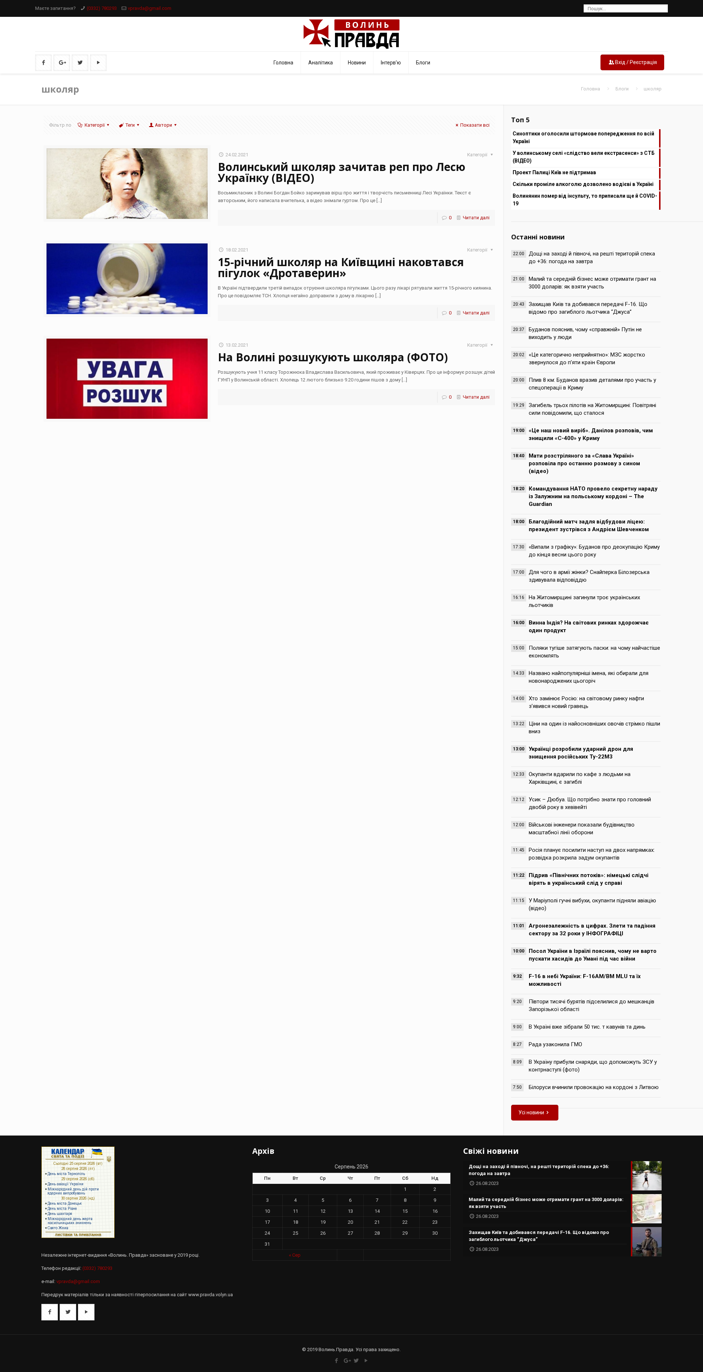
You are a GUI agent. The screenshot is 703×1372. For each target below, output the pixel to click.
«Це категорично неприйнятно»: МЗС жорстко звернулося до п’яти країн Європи (587, 358)
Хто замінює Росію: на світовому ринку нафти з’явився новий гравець (586, 702)
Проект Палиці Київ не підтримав (554, 172)
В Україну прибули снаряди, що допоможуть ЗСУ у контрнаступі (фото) (593, 1066)
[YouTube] (366, 1360)
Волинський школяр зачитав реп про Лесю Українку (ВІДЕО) (341, 172)
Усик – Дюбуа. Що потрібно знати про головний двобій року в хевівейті (590, 803)
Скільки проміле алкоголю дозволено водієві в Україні (583, 184)
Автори (163, 125)
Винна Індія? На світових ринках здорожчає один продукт (589, 626)
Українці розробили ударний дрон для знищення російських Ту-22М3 (581, 753)
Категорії (95, 125)
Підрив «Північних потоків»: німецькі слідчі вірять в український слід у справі (588, 879)
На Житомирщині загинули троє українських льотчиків (584, 601)
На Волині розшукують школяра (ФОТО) (333, 357)
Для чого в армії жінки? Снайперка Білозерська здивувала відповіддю (589, 576)
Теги (130, 125)
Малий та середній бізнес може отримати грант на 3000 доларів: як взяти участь (592, 283)
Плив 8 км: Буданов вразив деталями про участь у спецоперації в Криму (592, 384)
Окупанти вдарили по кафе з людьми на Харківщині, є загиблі (580, 778)
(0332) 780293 (102, 8)
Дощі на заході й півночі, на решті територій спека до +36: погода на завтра (592, 257)
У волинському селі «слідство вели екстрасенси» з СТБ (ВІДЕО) (584, 157)
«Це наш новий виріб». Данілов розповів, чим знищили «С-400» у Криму (591, 434)
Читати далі (476, 217)
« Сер (295, 1255)
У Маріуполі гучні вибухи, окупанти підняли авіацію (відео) (592, 904)
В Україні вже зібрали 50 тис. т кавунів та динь (587, 1027)
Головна (590, 89)
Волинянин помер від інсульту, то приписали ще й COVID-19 (585, 199)
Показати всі (475, 125)
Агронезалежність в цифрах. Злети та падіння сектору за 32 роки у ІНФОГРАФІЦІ (592, 929)
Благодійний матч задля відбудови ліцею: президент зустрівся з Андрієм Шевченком (589, 525)
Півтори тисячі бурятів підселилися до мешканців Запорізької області (591, 1005)
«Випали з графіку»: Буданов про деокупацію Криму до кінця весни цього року (594, 551)
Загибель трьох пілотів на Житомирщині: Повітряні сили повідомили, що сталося (592, 409)
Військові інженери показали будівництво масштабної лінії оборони (582, 828)
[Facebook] (337, 1360)
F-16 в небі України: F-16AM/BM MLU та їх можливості (585, 980)
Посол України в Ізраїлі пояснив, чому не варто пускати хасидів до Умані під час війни (592, 955)
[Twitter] (356, 1360)
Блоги (622, 89)
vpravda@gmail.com (149, 8)
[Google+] (346, 1360)
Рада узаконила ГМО (555, 1044)
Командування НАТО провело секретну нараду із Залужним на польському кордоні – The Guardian (593, 496)
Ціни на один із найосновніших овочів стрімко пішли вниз (594, 727)
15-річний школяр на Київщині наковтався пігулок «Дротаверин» (341, 267)
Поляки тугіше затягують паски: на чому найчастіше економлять (594, 652)
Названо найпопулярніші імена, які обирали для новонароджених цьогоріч (588, 677)
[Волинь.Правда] (351, 34)
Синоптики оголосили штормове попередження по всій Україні (583, 137)
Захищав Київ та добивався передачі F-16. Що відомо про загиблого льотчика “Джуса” (588, 308)
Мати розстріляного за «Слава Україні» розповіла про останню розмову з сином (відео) (584, 463)
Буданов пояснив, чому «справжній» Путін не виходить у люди (585, 333)
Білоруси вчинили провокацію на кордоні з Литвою (594, 1087)
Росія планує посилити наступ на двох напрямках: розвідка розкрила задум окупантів (592, 854)
